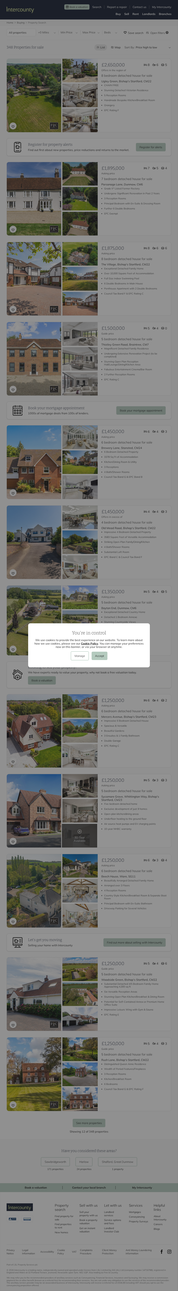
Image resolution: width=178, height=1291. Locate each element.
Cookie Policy (89, 643)
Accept (99, 656)
